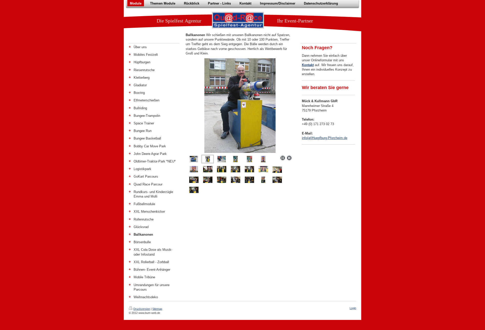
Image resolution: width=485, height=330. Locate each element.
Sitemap (157, 308)
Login (353, 308)
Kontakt (308, 65)
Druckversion (141, 308)
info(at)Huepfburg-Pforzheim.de (324, 138)
